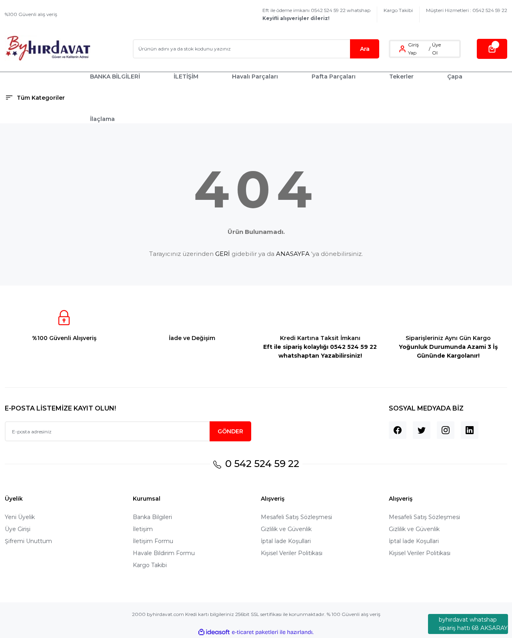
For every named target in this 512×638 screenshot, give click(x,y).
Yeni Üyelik (20, 517)
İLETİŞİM (186, 76)
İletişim (143, 529)
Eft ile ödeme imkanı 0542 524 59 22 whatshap (316, 14)
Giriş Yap (413, 49)
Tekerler (401, 76)
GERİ (222, 254)
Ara (365, 48)
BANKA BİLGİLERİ (115, 76)
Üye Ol (436, 49)
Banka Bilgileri (152, 517)
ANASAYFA (293, 254)
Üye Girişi (17, 529)
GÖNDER (230, 431)
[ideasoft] (214, 632)
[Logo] (48, 48)
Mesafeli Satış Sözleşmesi (296, 517)
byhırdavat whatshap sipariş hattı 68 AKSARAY (473, 624)
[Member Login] (402, 49)
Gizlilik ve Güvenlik (286, 529)
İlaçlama (102, 119)
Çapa (454, 76)
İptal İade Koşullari (286, 541)
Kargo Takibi (398, 10)
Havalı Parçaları (255, 76)
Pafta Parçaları (334, 76)
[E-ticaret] (255, 632)
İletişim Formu (153, 541)
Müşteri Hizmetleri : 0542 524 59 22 (466, 10)
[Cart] (492, 49)
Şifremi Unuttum (28, 541)
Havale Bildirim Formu (164, 553)
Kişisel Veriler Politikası (291, 553)
